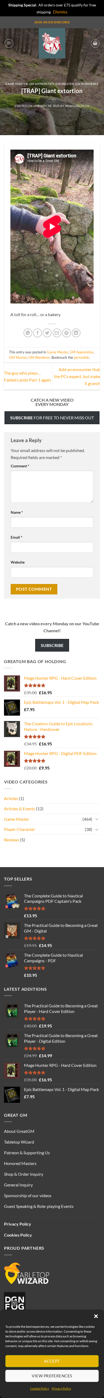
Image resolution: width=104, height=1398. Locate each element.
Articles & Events (19, 808)
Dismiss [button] (60, 11)
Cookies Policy (18, 1234)
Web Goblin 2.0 (77, 106)
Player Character (19, 829)
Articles (11, 798)
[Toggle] (97, 819)
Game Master (16, 84)
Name (17, 512)
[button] (96, 1316)
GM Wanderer (86, 84)
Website (18, 562)
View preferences (52, 1375)
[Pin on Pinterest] (66, 332)
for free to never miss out (52, 417)
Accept (52, 1361)
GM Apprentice (41, 84)
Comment (20, 466)
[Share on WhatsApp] (27, 332)
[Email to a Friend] (57, 332)
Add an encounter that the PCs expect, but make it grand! (77, 376)
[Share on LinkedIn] (76, 332)
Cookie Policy (39, 1388)
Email (16, 537)
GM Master (64, 84)
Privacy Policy (61, 1388)
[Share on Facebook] (37, 332)
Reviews (11, 839)
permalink (81, 357)
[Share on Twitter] (47, 332)
